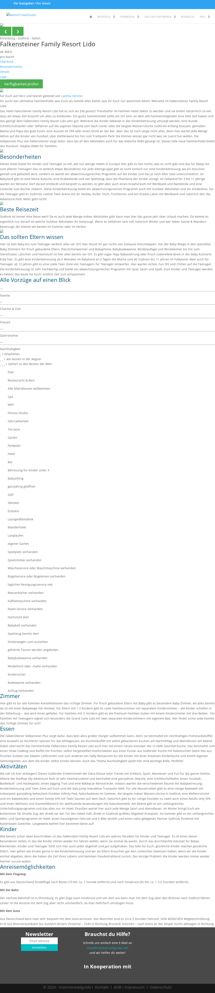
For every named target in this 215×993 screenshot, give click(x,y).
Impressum (135, 987)
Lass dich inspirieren (157, 17)
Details (5, 72)
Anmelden (39, 947)
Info (202, 17)
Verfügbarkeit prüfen (21, 83)
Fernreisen (127, 17)
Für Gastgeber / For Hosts (31, 3)
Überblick (6, 62)
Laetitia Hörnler (72, 96)
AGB (117, 987)
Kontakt (102, 987)
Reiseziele (104, 17)
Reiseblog (187, 17)
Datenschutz (161, 987)
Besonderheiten (11, 67)
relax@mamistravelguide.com (107, 948)
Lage (3, 77)
